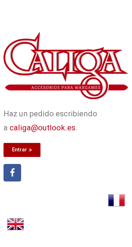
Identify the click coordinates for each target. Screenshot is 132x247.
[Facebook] (12, 172)
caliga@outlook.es (42, 127)
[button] (22, 150)
